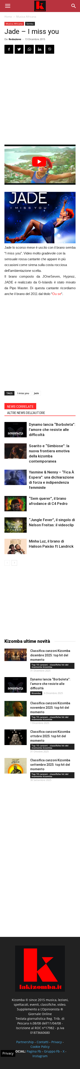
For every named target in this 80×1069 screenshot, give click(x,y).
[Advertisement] (40, 100)
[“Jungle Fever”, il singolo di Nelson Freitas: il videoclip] (15, 525)
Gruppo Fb (52, 1051)
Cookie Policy (40, 1046)
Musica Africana (26, 16)
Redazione (15, 39)
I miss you (23, 393)
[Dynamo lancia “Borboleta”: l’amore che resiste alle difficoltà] (15, 429)
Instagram (40, 1056)
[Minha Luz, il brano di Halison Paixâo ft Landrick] (15, 546)
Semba (30, 23)
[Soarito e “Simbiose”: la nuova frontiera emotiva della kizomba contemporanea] (15, 451)
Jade (36, 393)
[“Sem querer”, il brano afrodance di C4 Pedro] (15, 503)
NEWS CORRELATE (20, 406)
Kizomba (36, 693)
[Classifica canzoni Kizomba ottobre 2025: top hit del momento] (15, 737)
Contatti (42, 1042)
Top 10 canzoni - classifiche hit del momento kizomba (50, 665)
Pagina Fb (34, 1051)
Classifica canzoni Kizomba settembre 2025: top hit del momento (50, 764)
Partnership (25, 1042)
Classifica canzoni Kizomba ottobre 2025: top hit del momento (50, 736)
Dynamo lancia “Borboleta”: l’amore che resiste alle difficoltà (52, 429)
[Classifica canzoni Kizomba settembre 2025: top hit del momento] (15, 766)
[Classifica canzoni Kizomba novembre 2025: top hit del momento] (15, 709)
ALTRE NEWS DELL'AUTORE (26, 413)
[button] (74, 6)
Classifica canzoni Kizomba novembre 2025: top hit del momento (50, 707)
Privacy (56, 1042)
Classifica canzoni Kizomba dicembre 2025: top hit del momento (50, 655)
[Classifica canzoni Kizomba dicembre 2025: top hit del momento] (15, 655)
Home (8, 16)
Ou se (56, 294)
